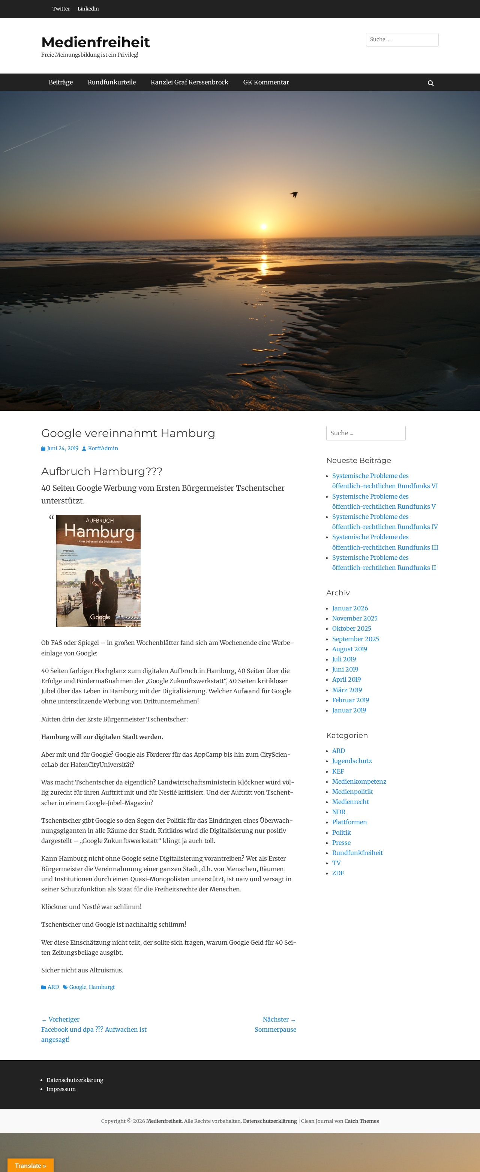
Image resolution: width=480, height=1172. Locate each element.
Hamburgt (102, 987)
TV (336, 863)
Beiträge (61, 82)
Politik (341, 832)
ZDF (338, 873)
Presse (341, 842)
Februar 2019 (350, 700)
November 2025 (355, 618)
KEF (338, 771)
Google (77, 987)
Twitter (61, 9)
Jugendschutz (352, 761)
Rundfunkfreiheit (357, 852)
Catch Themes (362, 1121)
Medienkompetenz (359, 781)
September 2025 (355, 639)
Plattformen (349, 822)
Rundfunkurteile (112, 82)
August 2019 (350, 649)
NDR (338, 812)
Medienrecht (350, 801)
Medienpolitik (352, 791)
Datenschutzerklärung (74, 1080)
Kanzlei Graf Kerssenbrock (189, 82)
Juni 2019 (345, 669)
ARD (53, 987)
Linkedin (88, 9)
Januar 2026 (350, 608)
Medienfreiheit (95, 42)
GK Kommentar (266, 82)
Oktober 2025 (351, 628)
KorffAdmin (103, 448)
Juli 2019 (344, 659)
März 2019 (347, 690)
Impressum (61, 1089)
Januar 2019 (349, 710)
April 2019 (346, 679)
